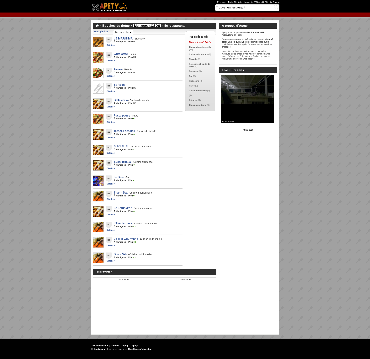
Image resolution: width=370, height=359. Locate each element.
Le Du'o (119, 177)
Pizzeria (193, 59)
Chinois (268, 2)
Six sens (237, 70)
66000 (257, 2)
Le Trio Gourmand (126, 238)
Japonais (248, 2)
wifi (262, 2)
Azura (118, 69)
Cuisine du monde (198, 54)
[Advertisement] (122, 305)
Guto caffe (121, 53)
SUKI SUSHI (122, 146)
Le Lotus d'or (123, 208)
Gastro (276, 2)
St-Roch (119, 84)
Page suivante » (104, 272)
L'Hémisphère (123, 223)
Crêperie (193, 100)
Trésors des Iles (124, 131)
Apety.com (111, 6)
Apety (125, 345)
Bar (191, 76)
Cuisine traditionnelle (200, 47)
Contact (115, 345)
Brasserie (193, 71)
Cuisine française (198, 90)
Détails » (111, 45)
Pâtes (192, 86)
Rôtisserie (194, 81)
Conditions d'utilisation (140, 349)
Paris (230, 2)
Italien (240, 2)
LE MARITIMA (123, 38)
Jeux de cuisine (100, 345)
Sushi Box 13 (122, 161)
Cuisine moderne (197, 105)
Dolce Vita (120, 254)
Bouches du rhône (116, 25)
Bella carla (121, 100)
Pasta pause (122, 115)
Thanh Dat (121, 192)
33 (235, 2)
